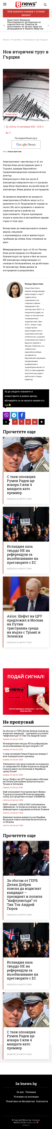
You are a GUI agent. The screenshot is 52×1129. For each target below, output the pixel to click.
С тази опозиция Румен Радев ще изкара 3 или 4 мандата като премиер (21, 484)
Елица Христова (15, 151)
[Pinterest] (21, 422)
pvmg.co (26, 1125)
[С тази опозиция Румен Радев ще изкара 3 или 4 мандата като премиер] (26, 454)
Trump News (16, 39)
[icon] (6, 416)
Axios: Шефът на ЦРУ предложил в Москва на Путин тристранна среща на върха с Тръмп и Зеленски (25, 626)
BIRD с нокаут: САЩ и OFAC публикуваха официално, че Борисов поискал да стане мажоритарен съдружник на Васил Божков (26, 807)
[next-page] (48, 25)
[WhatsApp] (28, 422)
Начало (6, 39)
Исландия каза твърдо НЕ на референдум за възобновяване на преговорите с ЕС (22, 554)
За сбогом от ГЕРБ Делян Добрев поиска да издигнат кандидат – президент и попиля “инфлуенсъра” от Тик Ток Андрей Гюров (25, 733)
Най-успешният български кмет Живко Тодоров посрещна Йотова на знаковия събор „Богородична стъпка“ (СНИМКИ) (24, 794)
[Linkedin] (35, 422)
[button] (45, 4)
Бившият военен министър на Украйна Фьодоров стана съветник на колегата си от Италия (25, 819)
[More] (42, 422)
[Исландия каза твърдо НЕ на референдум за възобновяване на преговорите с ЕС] (26, 524)
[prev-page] (4, 25)
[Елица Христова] (14, 331)
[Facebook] (15, 422)
